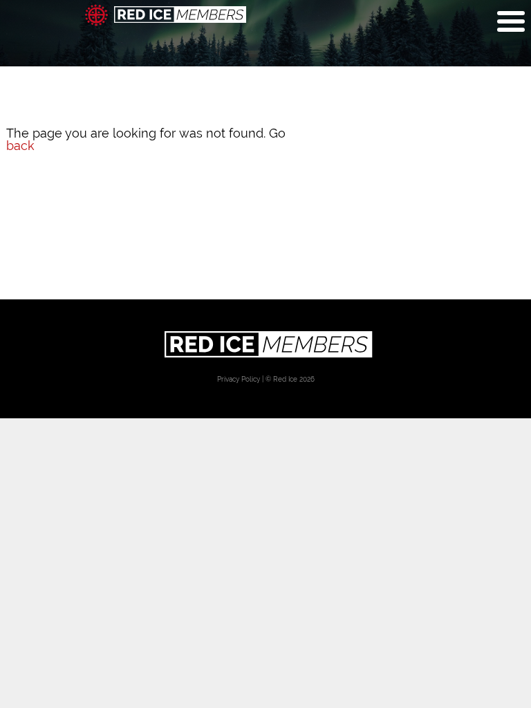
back (20, 145)
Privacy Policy (238, 379)
